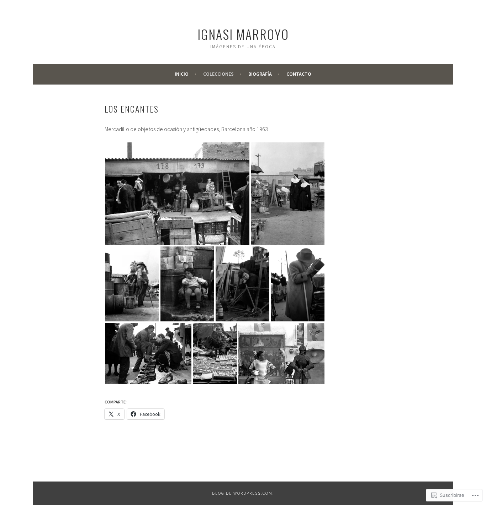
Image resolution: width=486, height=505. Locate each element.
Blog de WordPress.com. (243, 493)
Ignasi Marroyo (243, 34)
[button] (177, 194)
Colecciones (218, 74)
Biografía (260, 74)
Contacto (298, 74)
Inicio (182, 74)
